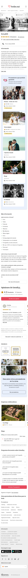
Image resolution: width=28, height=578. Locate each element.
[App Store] (6, 552)
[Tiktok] (18, 559)
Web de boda (19, 544)
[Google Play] (17, 552)
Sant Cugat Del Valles (13, 10)
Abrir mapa (22, 436)
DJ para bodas (4, 522)
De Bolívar (7, 199)
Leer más (3, 71)
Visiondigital (7, 127)
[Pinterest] (8, 559)
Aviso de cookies (16, 535)
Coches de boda (5, 509)
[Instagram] (12, 559)
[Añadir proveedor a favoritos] (26, 15)
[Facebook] (2, 559)
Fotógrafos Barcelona (6, 445)
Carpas (2, 512)
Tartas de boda (4, 520)
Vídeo (13, 507)
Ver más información (14, 282)
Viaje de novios (16, 517)
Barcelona (3, 10)
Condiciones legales (12, 531)
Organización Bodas (5, 517)
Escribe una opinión (14, 298)
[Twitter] (5, 559)
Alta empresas (4, 542)
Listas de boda (17, 515)
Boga (5, 176)
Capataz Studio (8, 152)
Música (17, 507)
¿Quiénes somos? (14, 542)
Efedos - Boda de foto (10, 101)
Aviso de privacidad (5, 535)
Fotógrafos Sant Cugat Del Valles (19, 445)
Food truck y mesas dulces (16, 520)
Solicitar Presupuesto (14, 487)
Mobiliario (20, 509)
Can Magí (5, 423)
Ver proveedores (14, 392)
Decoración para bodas (6, 515)
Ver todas (22, 28)
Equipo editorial (4, 544)
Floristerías (15, 512)
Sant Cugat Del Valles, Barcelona (11, 39)
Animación (8, 512)
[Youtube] (15, 559)
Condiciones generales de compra (9, 533)
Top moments (14, 492)
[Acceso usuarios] (26, 6)
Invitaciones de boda (12, 504)
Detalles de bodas (5, 507)
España (6, 566)
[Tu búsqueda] (2, 15)
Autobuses (13, 509)
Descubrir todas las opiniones (13, 336)
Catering (3, 504)
